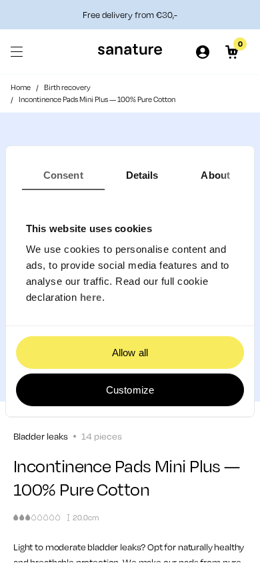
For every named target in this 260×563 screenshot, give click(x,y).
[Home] (130, 51)
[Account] (202, 52)
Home (21, 87)
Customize (130, 390)
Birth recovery (67, 87)
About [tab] (215, 175)
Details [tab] (142, 175)
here (91, 297)
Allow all (130, 352)
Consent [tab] (63, 175)
